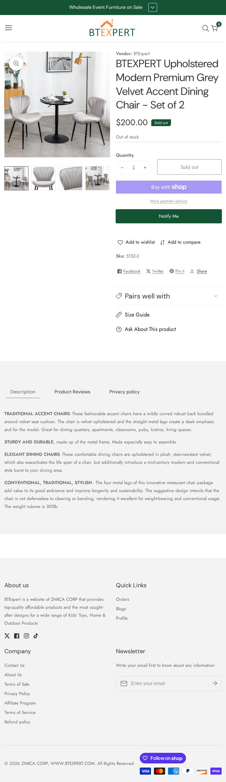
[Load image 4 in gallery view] (97, 178)
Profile (122, 618)
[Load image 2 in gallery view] (43, 178)
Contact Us (14, 665)
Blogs (121, 609)
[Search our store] (206, 28)
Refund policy (17, 722)
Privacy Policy (17, 693)
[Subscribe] (215, 683)
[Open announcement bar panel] (152, 7)
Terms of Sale (16, 684)
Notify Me (169, 216)
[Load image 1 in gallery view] (16, 178)
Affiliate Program (20, 703)
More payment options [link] (168, 201)
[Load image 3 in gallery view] (71, 178)
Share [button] (202, 271)
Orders (122, 599)
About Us (13, 675)
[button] (169, 296)
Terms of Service (20, 712)
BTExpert (142, 54)
